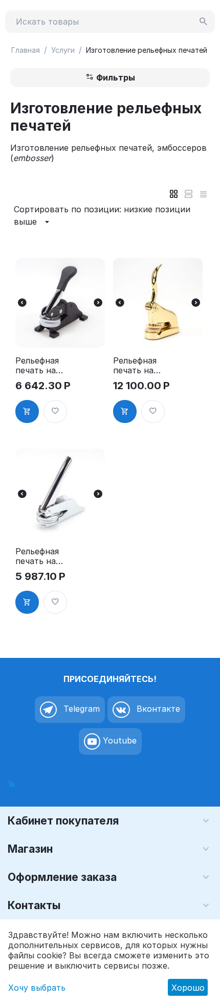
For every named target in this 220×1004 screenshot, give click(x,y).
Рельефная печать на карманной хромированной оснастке (38, 556)
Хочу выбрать (36, 987)
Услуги (63, 50)
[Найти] (203, 21)
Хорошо (188, 987)
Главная (25, 50)
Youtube (118, 741)
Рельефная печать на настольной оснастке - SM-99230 (39, 365)
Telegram (80, 709)
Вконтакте (157, 709)
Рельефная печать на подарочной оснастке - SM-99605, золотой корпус (138, 365)
